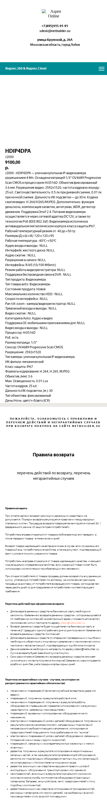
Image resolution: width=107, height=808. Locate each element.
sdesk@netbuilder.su (72, 622)
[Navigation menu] (101, 69)
